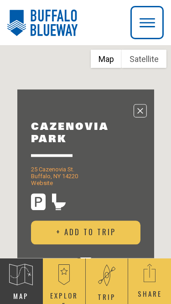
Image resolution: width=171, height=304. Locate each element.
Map (106, 59)
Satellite (144, 59)
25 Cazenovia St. (52, 169)
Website (42, 183)
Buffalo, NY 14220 (54, 176)
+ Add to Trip (85, 232)
